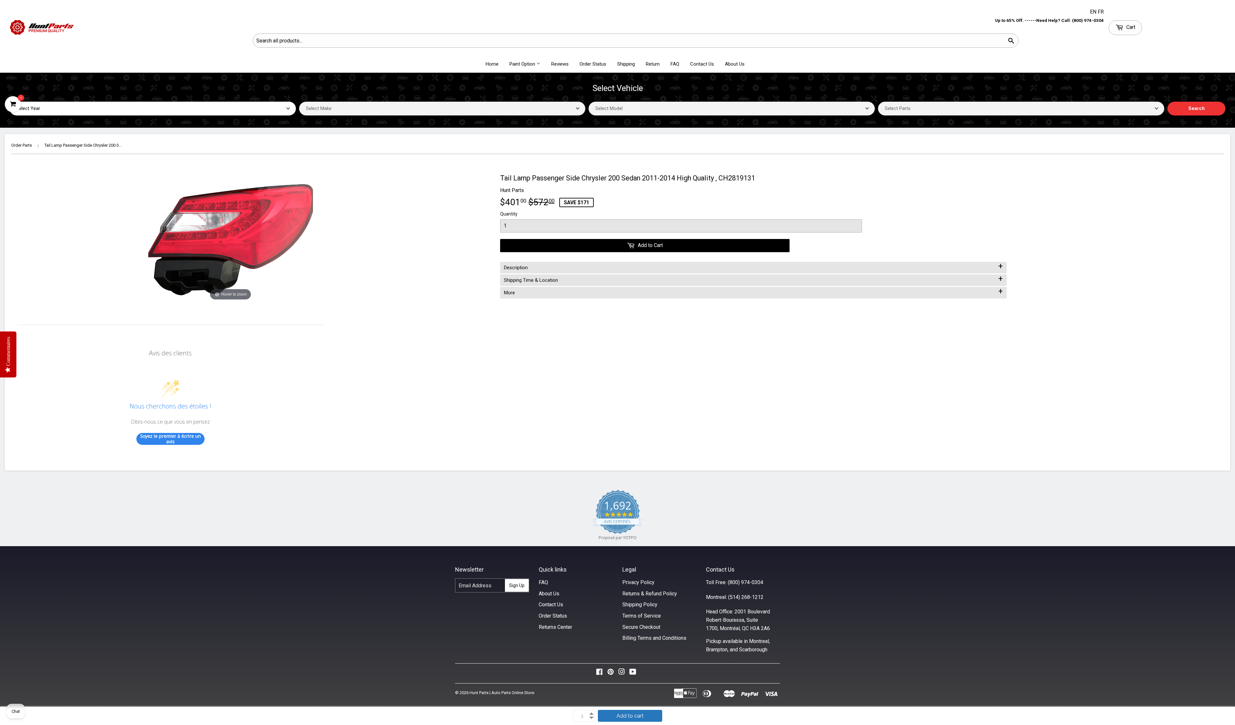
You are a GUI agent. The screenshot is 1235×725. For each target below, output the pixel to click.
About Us (735, 64)
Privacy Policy (638, 582)
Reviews (560, 64)
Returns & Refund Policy (649, 594)
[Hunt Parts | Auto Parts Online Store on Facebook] (599, 673)
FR (1101, 12)
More (753, 291)
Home (492, 64)
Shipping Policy (639, 604)
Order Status (593, 64)
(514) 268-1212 (746, 597)
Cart (1130, 27)
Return (653, 64)
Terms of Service (641, 616)
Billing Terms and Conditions (654, 638)
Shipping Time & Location (753, 278)
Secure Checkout (641, 627)
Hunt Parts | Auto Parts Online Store (502, 692)
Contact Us (702, 64)
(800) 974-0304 (745, 582)
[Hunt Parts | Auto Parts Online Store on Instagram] (621, 673)
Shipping (626, 64)
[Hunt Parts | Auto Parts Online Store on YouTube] (632, 673)
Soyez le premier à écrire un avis (170, 439)
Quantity (508, 213)
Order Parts (21, 145)
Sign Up (517, 585)
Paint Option (522, 64)
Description (753, 266)
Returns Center (555, 627)
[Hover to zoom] (230, 237)
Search (1196, 108)
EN (1094, 12)
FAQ (675, 64)
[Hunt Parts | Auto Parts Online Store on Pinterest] (610, 673)
